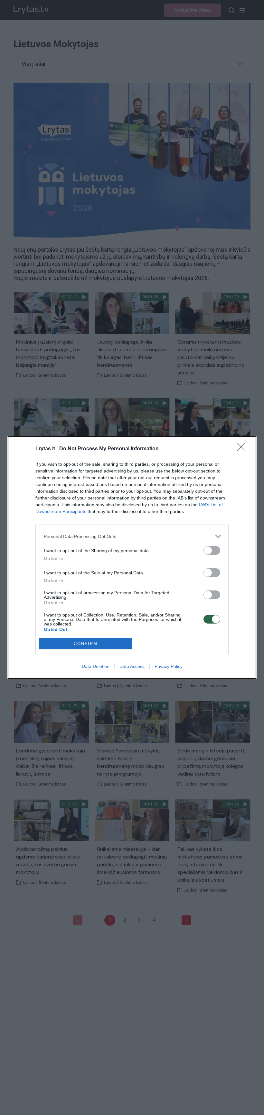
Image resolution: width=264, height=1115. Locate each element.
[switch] (211, 550)
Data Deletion (95, 666)
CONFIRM (86, 643)
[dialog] (132, 557)
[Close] (243, 449)
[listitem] (132, 536)
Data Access (132, 666)
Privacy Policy (169, 666)
